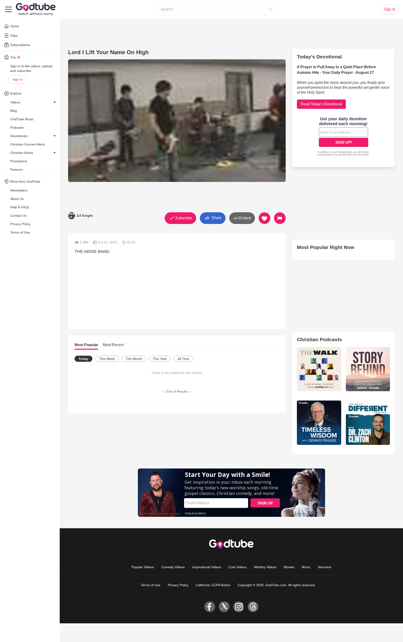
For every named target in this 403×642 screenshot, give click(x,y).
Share (216, 218)
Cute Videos (238, 567)
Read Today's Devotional (321, 104)
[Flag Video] (280, 218)
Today (83, 359)
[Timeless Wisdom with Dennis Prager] (319, 423)
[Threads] (253, 606)
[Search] (270, 9)
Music (306, 567)
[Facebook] (209, 606)
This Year (160, 359)
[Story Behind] (368, 369)
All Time (183, 359)
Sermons (324, 567)
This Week (107, 359)
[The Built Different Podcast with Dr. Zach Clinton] (368, 423)
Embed (244, 218)
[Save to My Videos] (264, 218)
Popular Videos (143, 567)
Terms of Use (150, 585)
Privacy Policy (178, 585)
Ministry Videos (265, 567)
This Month (133, 359)
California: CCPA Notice (213, 585)
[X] (224, 606)
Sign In (17, 79)
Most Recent (113, 345)
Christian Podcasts (319, 339)
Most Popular (86, 345)
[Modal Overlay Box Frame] (343, 137)
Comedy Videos (173, 567)
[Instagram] (238, 606)
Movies (289, 567)
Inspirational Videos (206, 567)
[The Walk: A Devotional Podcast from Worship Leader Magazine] (319, 369)
